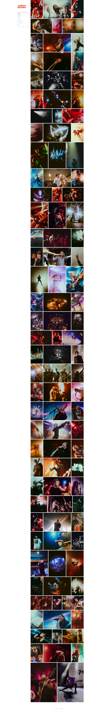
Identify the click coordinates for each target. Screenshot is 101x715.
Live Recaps (19, 18)
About (18, 24)
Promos (18, 17)
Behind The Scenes (20, 21)
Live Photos (19, 15)
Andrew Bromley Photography (22, 12)
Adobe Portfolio (59, 711)
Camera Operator (20, 23)
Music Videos (19, 20)
